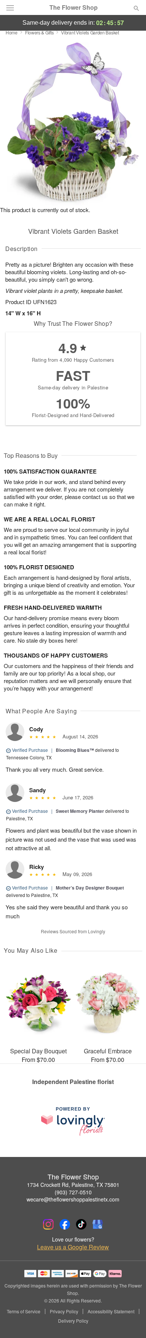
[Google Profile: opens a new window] (97, 1224)
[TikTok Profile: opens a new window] (81, 1224)
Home (12, 32)
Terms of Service (23, 1311)
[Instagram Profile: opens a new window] (48, 1224)
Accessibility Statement (111, 1311)
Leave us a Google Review (73, 1247)
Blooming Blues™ (75, 750)
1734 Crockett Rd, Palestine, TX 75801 (73, 1184)
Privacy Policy (64, 1311)
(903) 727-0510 (73, 1192)
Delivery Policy (73, 1321)
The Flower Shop (73, 7)
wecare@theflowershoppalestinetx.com (73, 1199)
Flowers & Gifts (39, 32)
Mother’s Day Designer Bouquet (90, 887)
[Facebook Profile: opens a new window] (65, 1224)
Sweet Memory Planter (80, 811)
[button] (130, 1321)
